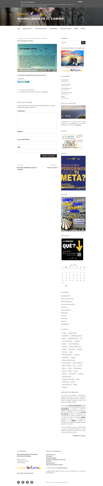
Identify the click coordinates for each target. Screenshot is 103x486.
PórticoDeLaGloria (66, 376)
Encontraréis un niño (66, 88)
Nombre (20, 131)
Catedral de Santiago (51, 457)
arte (81, 338)
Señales (76, 28)
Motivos (83, 28)
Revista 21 (48, 461)
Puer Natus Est (65, 80)
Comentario (21, 111)
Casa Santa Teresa (50, 454)
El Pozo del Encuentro (41, 28)
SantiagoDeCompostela (68, 379)
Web (18, 147)
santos (78, 379)
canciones (64, 346)
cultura (70, 352)
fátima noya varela (66, 365)
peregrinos (80, 373)
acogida (64, 333)
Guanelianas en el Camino (40, 18)
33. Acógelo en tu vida (66, 92)
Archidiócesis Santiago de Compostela (56, 459)
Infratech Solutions (62, 467)
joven (74, 365)
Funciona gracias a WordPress (60, 482)
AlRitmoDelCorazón (73, 338)
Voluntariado (64, 324)
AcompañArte (53, 28)
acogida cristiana (72, 333)
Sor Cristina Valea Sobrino (38, 38)
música (70, 368)
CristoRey (79, 349)
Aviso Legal (20, 473)
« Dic (66, 285)
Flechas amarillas (65, 310)
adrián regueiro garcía (76, 335)
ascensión (77, 341)
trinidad (75, 384)
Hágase (63, 96)
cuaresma (64, 352)
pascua (76, 371)
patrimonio (64, 373)
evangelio (37, 91)
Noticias (63, 315)
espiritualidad (65, 357)
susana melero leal (66, 384)
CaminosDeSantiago (74, 344)
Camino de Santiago (66, 301)
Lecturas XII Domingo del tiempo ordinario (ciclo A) (31, 75)
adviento (64, 338)
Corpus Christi (71, 349)
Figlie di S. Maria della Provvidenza (54, 464)
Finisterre (78, 125)
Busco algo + (49, 456)
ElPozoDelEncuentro (27, 91)
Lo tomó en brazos (66, 84)
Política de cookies (42, 6)
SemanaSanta (65, 381)
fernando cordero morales (68, 360)
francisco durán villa (77, 363)
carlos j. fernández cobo (75, 346)
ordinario (45, 91)
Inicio (18, 28)
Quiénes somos (27, 28)
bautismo (64, 344)
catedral (64, 349)
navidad (64, 371)
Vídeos (63, 321)
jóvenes (80, 365)
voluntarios (65, 387)
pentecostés (72, 373)
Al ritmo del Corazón (65, 28)
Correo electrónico (23, 139)
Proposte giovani (50, 462)
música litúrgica (78, 368)
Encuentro (63, 307)
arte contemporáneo (67, 341)
